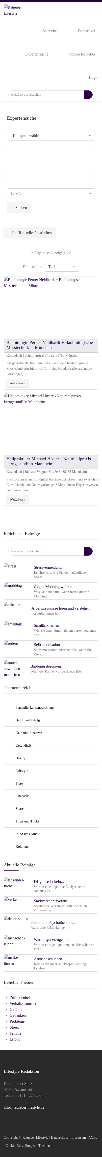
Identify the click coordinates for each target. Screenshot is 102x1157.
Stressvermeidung (48, 567)
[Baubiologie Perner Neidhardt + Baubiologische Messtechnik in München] (51, 307)
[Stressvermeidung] (16, 571)
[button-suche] (88, 94)
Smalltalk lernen (46, 625)
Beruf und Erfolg (27, 720)
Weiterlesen (17, 383)
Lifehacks (22, 796)
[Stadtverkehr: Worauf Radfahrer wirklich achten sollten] (16, 905)
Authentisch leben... (49, 959)
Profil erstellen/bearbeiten (32, 232)
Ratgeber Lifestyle (35, 1137)
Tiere (19, 783)
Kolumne (21, 846)
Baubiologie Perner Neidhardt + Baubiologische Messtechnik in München (49, 345)
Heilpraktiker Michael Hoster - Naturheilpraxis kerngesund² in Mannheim (48, 461)
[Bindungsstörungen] (16, 668)
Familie (15, 1033)
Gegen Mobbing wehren (53, 587)
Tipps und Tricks (27, 821)
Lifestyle (21, 771)
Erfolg (15, 1039)
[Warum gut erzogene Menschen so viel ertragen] (16, 943)
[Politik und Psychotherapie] (16, 924)
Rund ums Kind (26, 834)
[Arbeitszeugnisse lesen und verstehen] (16, 610)
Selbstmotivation (47, 645)
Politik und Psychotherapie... (52, 922)
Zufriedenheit (20, 997)
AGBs (92, 1137)
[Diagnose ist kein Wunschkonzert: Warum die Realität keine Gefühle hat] (16, 885)
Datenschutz (59, 1137)
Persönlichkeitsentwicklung (34, 707)
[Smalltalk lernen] (16, 629)
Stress (14, 1027)
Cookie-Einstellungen (20, 1146)
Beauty (20, 758)
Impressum (78, 1137)
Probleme (17, 1021)
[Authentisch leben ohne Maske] (16, 963)
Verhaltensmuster (23, 1003)
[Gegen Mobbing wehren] (16, 591)
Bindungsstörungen (45, 666)
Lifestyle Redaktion (21, 1071)
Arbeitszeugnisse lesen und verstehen (60, 608)
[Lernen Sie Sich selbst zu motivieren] (16, 649)
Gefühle (16, 1009)
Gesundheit (23, 745)
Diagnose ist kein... (49, 881)
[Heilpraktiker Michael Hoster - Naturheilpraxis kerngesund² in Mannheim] (51, 424)
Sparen (20, 809)
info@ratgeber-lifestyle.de (24, 1107)
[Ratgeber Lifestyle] (14, 9)
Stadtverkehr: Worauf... (52, 901)
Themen (44, 1146)
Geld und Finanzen (28, 733)
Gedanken (18, 1015)
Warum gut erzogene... (51, 939)
